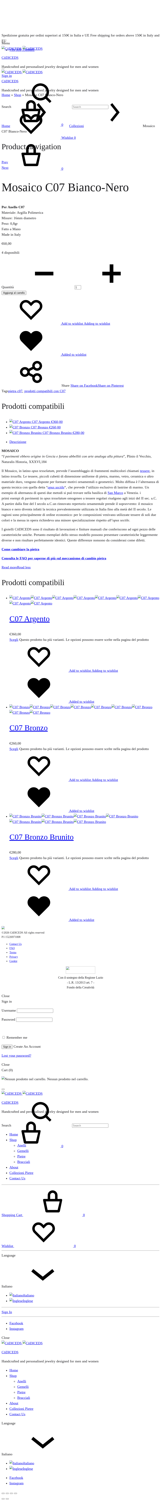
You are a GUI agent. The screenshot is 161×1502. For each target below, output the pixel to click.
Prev (5, 162)
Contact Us (15, 944)
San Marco (115, 493)
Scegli (13, 640)
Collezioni (76, 126)
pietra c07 (15, 391)
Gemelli (23, 1151)
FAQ (12, 948)
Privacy (13, 956)
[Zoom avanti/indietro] (3, 1493)
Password (8, 1019)
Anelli (21, 1145)
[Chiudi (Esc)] (15, 1493)
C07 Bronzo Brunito (41, 837)
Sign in (7, 1046)
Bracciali (23, 1162)
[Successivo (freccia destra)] (7, 1498)
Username (9, 1010)
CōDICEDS (10, 58)
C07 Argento (29, 618)
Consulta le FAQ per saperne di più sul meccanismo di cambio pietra (54, 558)
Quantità (8, 287)
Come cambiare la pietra (20, 549)
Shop (17, 95)
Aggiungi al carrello (14, 292)
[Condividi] (11, 1493)
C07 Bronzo (28, 727)
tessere (145, 471)
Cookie (13, 961)
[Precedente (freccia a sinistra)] (3, 1498)
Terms (12, 952)
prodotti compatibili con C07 (45, 391)
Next (5, 168)
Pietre (21, 1156)
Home (6, 95)
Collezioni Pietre (21, 1173)
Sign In (7, 1312)
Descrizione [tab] (17, 442)
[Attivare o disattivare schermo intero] (7, 1493)
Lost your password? (16, 1055)
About (13, 1167)
